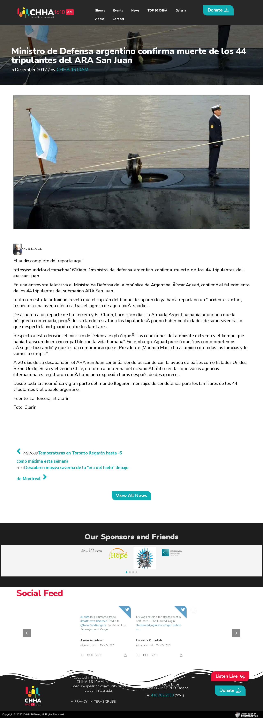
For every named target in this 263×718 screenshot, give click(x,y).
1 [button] (123, 657)
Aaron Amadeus (91, 640)
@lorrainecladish (145, 645)
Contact (118, 19)
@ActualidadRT (33, 645)
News (135, 10)
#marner (101, 621)
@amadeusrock (89, 645)
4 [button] (142, 657)
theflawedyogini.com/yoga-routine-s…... (159, 627)
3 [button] (136, 657)
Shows (100, 10)
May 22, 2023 (51, 645)
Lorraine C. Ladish (149, 640)
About (99, 19)
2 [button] (129, 657)
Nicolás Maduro (203, 640)
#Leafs (84, 617)
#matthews (87, 621)
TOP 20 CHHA (157, 10)
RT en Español (34, 640)
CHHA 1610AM (72, 69)
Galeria (180, 10)
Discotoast (246, 714)
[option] (131, 633)
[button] (218, 10)
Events (118, 10)
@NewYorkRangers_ (93, 625)
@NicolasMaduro (201, 645)
